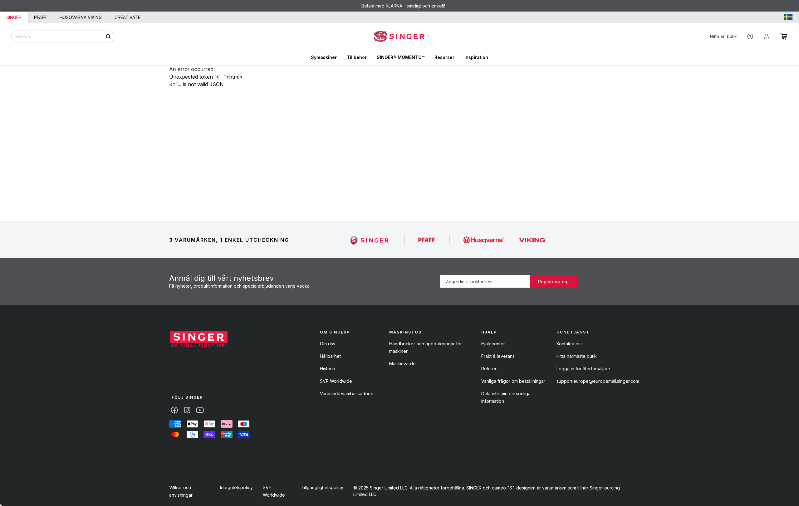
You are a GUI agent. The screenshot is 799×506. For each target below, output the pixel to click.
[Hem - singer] (198, 340)
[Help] (750, 36)
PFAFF (40, 17)
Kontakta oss (569, 343)
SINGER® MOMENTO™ (400, 57)
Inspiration (476, 57)
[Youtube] (200, 410)
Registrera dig (553, 281)
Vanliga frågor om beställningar (513, 381)
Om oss (327, 343)
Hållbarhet (330, 356)
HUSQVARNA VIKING (81, 17)
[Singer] (370, 240)
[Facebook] (174, 410)
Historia (327, 368)
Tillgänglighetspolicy (322, 487)
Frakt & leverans (498, 356)
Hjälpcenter (493, 343)
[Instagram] (187, 410)
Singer (14, 17)
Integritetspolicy (236, 487)
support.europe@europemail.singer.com (597, 381)
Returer (489, 368)
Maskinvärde (402, 363)
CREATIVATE (127, 17)
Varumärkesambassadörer (347, 393)
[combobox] (62, 36)
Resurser (444, 57)
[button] (784, 36)
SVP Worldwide (336, 381)
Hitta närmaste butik (576, 356)
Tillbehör (357, 57)
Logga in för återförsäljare (583, 368)
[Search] (108, 36)
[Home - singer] (399, 36)
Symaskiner (324, 57)
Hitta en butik (723, 36)
